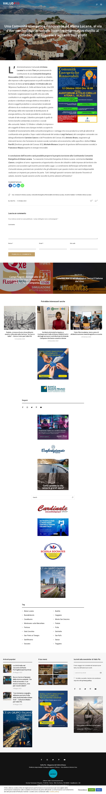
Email (41, 243)
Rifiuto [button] (99, 790)
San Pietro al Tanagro (31, 635)
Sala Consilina (29, 631)
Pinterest (36, 407)
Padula (57, 623)
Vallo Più (12, 201)
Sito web (72, 243)
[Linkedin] (18, 185)
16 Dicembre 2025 (19, 339)
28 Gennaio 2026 (86, 337)
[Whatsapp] (22, 185)
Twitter (32, 407)
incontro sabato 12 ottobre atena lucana (78, 195)
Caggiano (58, 615)
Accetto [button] (91, 790)
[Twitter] (14, 185)
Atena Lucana (29, 611)
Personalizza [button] (82, 790)
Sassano (27, 644)
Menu (101, 4)
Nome (10, 243)
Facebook (23, 407)
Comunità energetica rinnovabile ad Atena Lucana (48, 195)
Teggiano (58, 644)
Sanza (57, 640)
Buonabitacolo (29, 615)
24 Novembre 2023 (53, 341)
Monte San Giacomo (62, 619)
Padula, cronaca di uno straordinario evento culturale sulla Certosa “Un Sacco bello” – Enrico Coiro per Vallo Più (20, 334)
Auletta (57, 611)
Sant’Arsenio (28, 640)
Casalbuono (28, 619)
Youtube (41, 407)
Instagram (27, 407)
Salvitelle (58, 631)
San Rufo (58, 635)
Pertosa (27, 627)
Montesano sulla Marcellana (34, 623)
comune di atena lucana (23, 195)
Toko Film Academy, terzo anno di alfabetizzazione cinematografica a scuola (86, 333)
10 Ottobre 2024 (21, 201)
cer (13, 195)
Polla (57, 627)
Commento (11, 224)
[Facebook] (10, 185)
